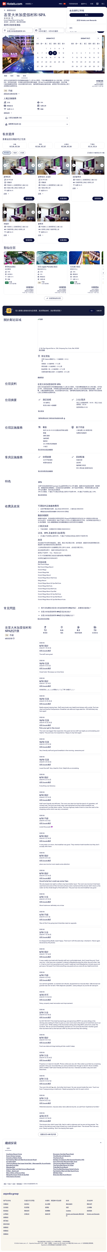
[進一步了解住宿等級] (12, 18)
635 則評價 (8, 638)
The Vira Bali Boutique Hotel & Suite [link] (66, 1169)
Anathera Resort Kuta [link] (14, 1154)
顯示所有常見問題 (43, 619)
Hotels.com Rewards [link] (93, 1214)
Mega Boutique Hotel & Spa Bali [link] (17, 1175)
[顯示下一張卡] (103, 273)
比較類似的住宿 (55, 298)
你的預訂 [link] (26, 1204)
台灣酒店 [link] (5, 1214)
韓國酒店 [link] (5, 1230)
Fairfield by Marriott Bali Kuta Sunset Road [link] (21, 1160)
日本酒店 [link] (5, 1207)
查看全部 (7, 113)
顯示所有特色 (42, 495)
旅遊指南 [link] (89, 1210)
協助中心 (84, 4)
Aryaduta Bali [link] (11, 1161)
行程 (91, 4)
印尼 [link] (9, 1184)
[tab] (8, 1148)
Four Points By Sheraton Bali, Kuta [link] (65, 1161)
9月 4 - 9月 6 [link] (92, 146)
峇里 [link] (14, 1184)
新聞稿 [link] (47, 1207)
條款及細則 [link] (69, 1204)
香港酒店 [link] (5, 1210)
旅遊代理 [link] (47, 1214)
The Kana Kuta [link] (58, 1158)
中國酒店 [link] (5, 1204)
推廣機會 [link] (47, 1210)
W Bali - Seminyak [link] (12, 1171)
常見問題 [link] (26, 1207)
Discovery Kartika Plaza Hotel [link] (63, 1154)
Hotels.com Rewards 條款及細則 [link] (75, 1214)
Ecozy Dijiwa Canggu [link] (13, 1156)
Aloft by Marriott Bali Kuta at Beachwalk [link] (20, 1169)
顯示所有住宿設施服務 (45, 450)
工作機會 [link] (89, 1207)
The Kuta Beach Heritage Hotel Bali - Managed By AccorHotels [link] (28, 1163)
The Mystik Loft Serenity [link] (62, 1156)
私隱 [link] (67, 1207)
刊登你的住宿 (73, 4)
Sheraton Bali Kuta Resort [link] (62, 1175)
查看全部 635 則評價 (10, 94)
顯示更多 (41, 411)
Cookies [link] (68, 1210)
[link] (86, 28)
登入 (103, 4)
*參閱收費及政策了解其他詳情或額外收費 (50, 418)
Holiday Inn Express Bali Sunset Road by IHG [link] (68, 1160)
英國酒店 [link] (5, 1234)
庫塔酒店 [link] (19, 1184)
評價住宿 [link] (26, 1214)
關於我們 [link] (89, 1204)
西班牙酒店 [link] (6, 1224)
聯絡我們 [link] (26, 1210)
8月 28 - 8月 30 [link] (66, 146)
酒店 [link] (5, 1184)
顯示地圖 (42, 350)
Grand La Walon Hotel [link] (14, 1158)
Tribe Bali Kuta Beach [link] (60, 1167)
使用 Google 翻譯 (45, 651)
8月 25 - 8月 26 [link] (15, 146)
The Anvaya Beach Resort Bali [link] (63, 1163)
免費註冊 (99, 310)
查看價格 (29, 199)
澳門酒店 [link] (5, 1220)
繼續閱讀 (41, 377)
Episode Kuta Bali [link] (12, 1165)
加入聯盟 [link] (47, 1204)
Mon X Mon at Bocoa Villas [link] (15, 1173)
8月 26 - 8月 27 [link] (40, 146)
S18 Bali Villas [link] (57, 1173)
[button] (46, 48)
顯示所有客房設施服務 (45, 471)
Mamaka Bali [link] (10, 1167)
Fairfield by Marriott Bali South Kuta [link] (66, 1171)
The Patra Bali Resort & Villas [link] (63, 1165)
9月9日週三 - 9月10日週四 (48, 31)
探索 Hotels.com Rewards (86, 20)
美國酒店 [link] (5, 1217)
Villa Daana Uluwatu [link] (13, 1176)
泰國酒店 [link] (5, 1227)
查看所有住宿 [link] (11, 10)
